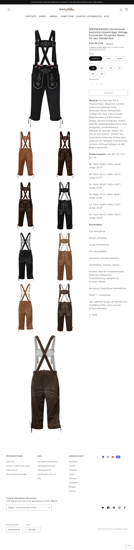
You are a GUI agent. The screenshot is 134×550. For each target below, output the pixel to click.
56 (102, 74)
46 (93, 68)
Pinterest (73, 470)
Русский (31, 530)
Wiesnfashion (107, 529)
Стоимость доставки (97, 47)
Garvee (72, 491)
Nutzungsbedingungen (16, 474)
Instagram (73, 483)
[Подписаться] (49, 507)
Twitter (72, 466)
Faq (39, 478)
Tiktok (71, 474)
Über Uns (10, 462)
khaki (108, 58)
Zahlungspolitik (44, 470)
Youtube (72, 478)
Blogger (72, 487)
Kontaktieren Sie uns (47, 474)
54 (93, 74)
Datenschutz (12, 470)
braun (120, 58)
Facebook (73, 462)
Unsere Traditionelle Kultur (18, 466)
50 (111, 68)
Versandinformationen (47, 462)
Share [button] (94, 315)
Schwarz (96, 58)
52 (119, 68)
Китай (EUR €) (14, 530)
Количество (94, 79)
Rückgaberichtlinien (46, 466)
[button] (9, 9)
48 (102, 68)
